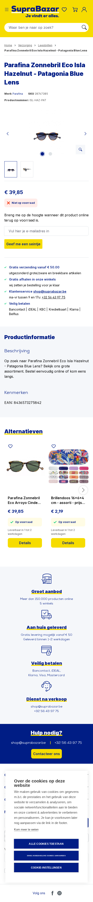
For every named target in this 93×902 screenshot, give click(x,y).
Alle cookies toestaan (46, 843)
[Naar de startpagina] (35, 11)
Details (25, 543)
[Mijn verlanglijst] (65, 9)
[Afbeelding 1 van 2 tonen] (42, 154)
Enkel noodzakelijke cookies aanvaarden (46, 855)
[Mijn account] (85, 9)
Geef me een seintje (23, 244)
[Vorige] (7, 133)
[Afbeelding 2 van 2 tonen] (50, 154)
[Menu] (7, 9)
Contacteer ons (46, 754)
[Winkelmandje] (75, 9)
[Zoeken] (84, 27)
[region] (46, 143)
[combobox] (42, 27)
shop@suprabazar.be (49, 291)
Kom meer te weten (26, 829)
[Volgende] (85, 133)
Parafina (18, 93)
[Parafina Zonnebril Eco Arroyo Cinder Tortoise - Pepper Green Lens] (24, 466)
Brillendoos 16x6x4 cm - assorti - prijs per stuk (67, 500)
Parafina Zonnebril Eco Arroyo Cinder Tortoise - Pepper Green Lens (24, 500)
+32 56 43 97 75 (53, 297)
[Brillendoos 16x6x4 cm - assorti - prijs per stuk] (68, 466)
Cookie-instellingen (46, 867)
